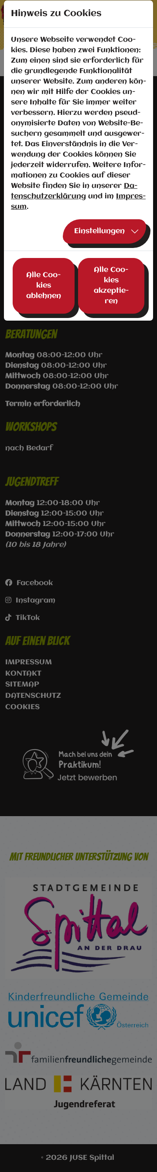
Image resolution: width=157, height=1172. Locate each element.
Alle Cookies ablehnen (43, 285)
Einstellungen (99, 231)
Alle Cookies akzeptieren (111, 285)
